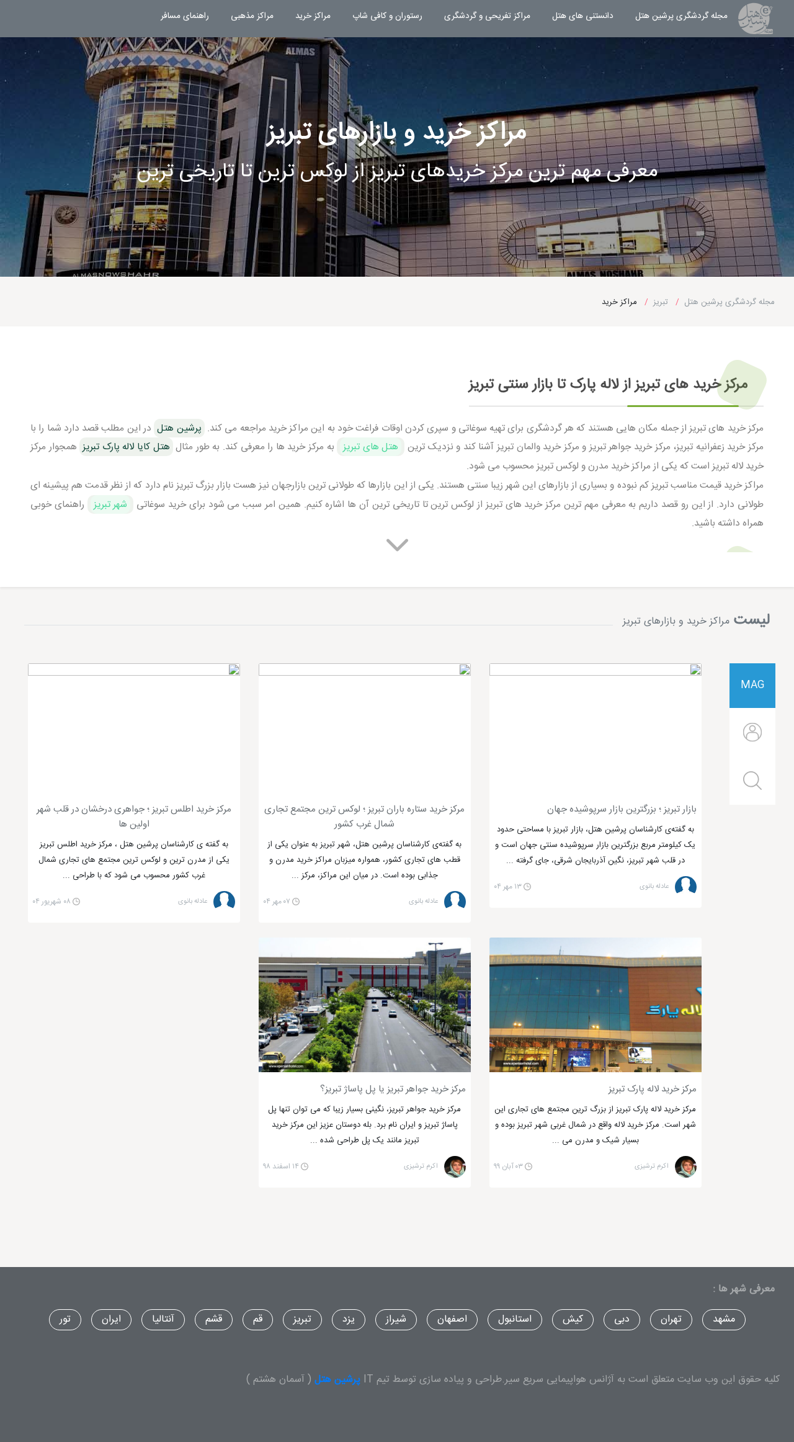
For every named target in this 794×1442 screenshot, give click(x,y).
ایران (111, 1319)
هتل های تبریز (370, 447)
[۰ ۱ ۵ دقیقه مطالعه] (595, 1004)
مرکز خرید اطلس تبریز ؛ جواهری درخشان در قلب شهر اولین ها (134, 817)
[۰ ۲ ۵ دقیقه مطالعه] (365, 1004)
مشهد (724, 1319)
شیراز (396, 1319)
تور (65, 1319)
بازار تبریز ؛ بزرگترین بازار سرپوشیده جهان (622, 809)
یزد (348, 1319)
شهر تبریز (111, 504)
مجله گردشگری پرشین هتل (675, 16)
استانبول (515, 1319)
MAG (752, 685)
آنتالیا (163, 1319)
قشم (213, 1319)
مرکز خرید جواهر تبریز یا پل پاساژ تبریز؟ (393, 1089)
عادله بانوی (654, 887)
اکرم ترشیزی (652, 1167)
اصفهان (452, 1319)
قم (257, 1319)
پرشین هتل (337, 1379)
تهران (671, 1319)
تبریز (302, 1319)
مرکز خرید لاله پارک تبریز (653, 1089)
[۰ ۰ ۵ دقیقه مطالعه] (595, 728)
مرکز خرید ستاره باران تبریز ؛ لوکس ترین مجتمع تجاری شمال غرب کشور (364, 817)
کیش (573, 1319)
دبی (622, 1319)
